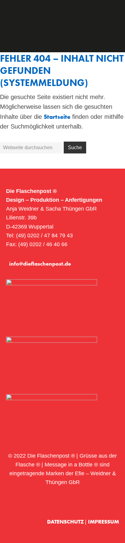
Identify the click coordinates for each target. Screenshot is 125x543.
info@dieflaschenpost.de (40, 263)
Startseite (57, 117)
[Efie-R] (109, 502)
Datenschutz (66, 521)
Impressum (103, 521)
